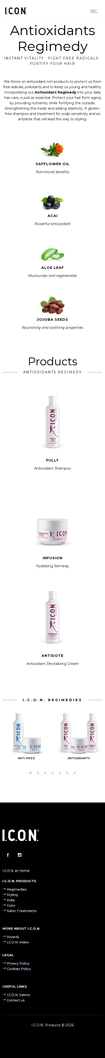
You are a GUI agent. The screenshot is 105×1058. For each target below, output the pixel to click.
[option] (26, 734)
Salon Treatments (22, 911)
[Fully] (52, 436)
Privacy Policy (18, 963)
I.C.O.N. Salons (18, 995)
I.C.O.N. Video (18, 942)
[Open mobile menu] (95, 11)
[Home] (16, 13)
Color (11, 905)
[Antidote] (52, 631)
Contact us (16, 1000)
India (11, 900)
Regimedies (17, 889)
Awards (13, 937)
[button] (30, 773)
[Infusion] (52, 534)
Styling (12, 895)
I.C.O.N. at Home (16, 870)
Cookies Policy (19, 969)
